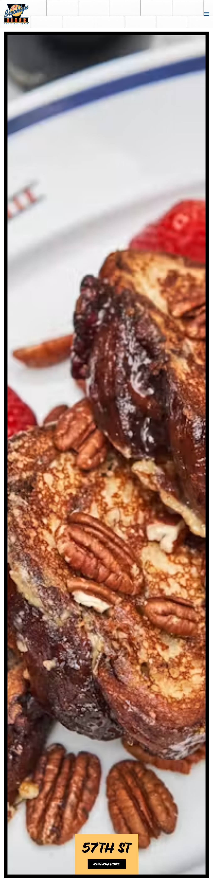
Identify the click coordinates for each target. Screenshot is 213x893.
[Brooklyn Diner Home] (24, 14)
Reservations (106, 870)
